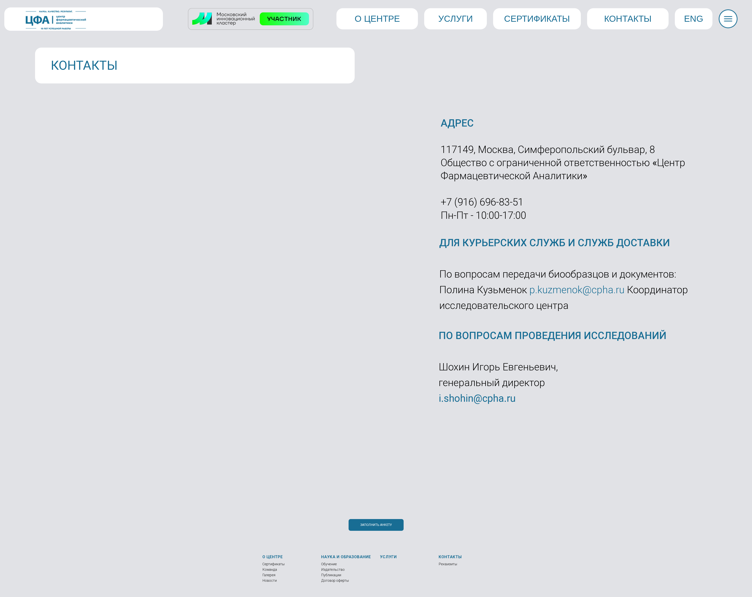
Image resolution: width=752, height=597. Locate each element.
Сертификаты (273, 564)
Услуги (388, 556)
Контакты (450, 556)
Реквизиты (448, 564)
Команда (269, 569)
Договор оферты (335, 580)
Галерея (268, 575)
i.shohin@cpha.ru (477, 398)
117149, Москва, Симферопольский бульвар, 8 (548, 150)
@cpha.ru (603, 290)
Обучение (329, 564)
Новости (269, 580)
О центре (272, 556)
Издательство (333, 569)
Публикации (331, 575)
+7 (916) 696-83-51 (482, 202)
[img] (728, 18)
